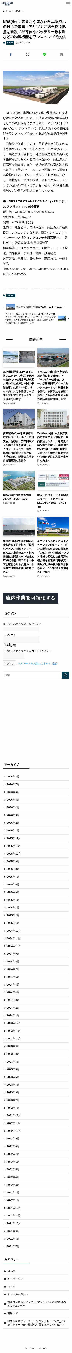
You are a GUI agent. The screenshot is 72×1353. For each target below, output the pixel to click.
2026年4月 (13, 807)
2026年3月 (13, 815)
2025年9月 (13, 861)
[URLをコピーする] (61, 55)
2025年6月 (13, 884)
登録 (55, 663)
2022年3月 (13, 1184)
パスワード (9, 634)
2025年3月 (13, 907)
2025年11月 (13, 845)
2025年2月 (13, 915)
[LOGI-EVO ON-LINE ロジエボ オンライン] (7, 3)
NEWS (10, 43)
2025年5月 (13, 892)
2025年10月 (14, 853)
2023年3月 (13, 1092)
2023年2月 (13, 1100)
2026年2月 (13, 822)
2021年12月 (14, 1207)
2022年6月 (13, 1161)
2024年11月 (13, 938)
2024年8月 (13, 961)
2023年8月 (13, 1053)
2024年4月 (13, 992)
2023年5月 (13, 1076)
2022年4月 (13, 1177)
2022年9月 (13, 1138)
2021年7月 (13, 1246)
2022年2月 (13, 1192)
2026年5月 (13, 799)
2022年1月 (13, 1200)
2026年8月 (13, 776)
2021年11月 (13, 1215)
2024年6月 (13, 976)
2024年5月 (13, 984)
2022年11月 (13, 1123)
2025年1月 (13, 922)
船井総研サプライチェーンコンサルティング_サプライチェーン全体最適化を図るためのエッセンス (36, 1323)
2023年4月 (13, 1084)
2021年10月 (14, 1223)
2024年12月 (14, 930)
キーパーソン (15, 1278)
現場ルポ (12, 1313)
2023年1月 (13, 1107)
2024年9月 (13, 953)
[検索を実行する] (65, 675)
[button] (10, 55)
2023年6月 (13, 1069)
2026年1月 (13, 830)
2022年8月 (13, 1146)
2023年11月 (13, 1030)
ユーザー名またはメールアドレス (22, 623)
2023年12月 (14, 1023)
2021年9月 (13, 1231)
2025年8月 (13, 868)
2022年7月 (13, 1154)
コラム (11, 1286)
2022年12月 (14, 1115)
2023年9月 (13, 1046)
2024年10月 (14, 945)
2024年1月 (13, 1015)
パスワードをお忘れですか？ (34, 663)
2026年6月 (13, 792)
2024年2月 (13, 1007)
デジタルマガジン (17, 1294)
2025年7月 (13, 876)
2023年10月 (14, 1038)
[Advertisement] (36, 720)
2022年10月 (14, 1130)
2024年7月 (13, 969)
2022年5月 (13, 1169)
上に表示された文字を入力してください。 (27, 650)
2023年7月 (13, 1061)
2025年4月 (13, 899)
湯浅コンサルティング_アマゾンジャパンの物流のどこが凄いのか (36, 1304)
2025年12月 (14, 838)
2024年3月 (13, 999)
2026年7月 (13, 784)
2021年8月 (13, 1238)
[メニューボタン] (68, 3)
